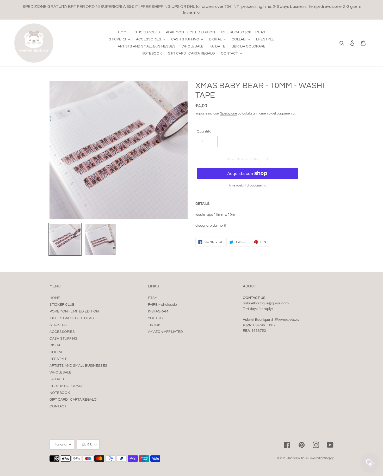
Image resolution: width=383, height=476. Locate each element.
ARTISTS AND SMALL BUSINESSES (78, 365)
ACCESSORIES (62, 332)
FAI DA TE (57, 379)
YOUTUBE (156, 318)
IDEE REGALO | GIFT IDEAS (72, 318)
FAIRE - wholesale (162, 304)
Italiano (60, 444)
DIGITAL (56, 345)
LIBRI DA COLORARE (67, 386)
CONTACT (58, 406)
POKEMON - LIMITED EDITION (74, 311)
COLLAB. (57, 352)
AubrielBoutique (297, 458)
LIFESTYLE (58, 359)
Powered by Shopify (320, 458)
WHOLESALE (60, 372)
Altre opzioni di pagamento (247, 185)
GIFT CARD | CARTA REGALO (73, 399)
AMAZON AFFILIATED (165, 332)
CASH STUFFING (63, 338)
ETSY (152, 298)
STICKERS (58, 325)
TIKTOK (154, 325)
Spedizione (228, 113)
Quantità (204, 131)
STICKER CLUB (62, 304)
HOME (55, 298)
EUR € (87, 444)
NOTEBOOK (60, 393)
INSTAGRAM (158, 311)
